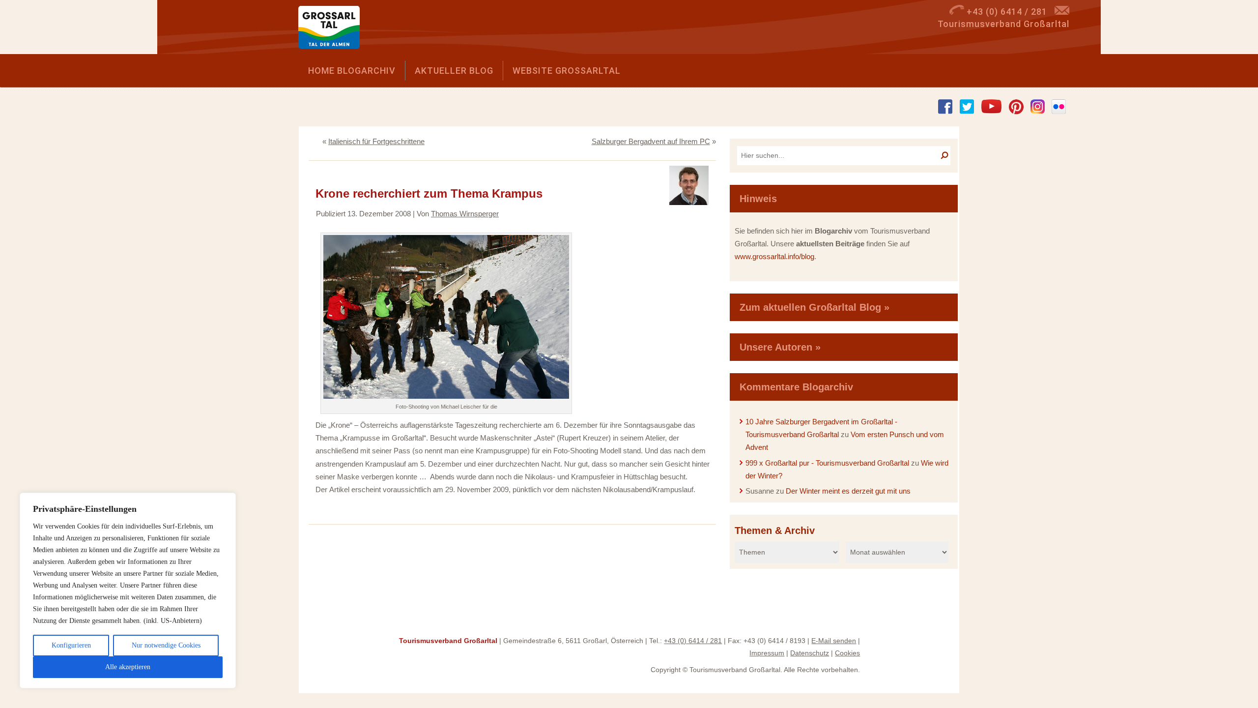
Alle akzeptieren (127, 667)
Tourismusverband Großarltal (448, 641)
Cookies (847, 653)
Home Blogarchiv (352, 70)
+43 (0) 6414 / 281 (693, 641)
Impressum (766, 653)
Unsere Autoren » (780, 347)
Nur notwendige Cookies (166, 645)
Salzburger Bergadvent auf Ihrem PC (651, 141)
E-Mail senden (833, 641)
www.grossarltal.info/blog (774, 256)
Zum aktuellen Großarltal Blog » (814, 307)
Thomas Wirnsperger (465, 213)
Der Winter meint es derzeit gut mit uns (848, 491)
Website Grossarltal (567, 70)
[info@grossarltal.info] (1062, 11)
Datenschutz (809, 653)
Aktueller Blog (454, 70)
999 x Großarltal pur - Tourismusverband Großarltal (827, 463)
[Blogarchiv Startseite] (332, 29)
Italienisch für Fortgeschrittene (376, 141)
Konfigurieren (71, 645)
